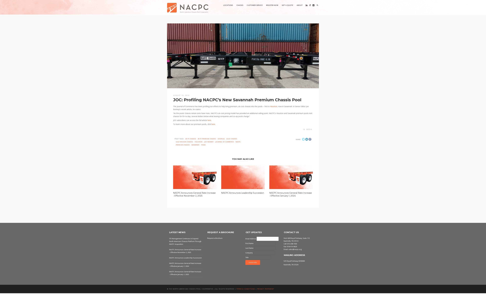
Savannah (195, 145)
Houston (273, 106)
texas (203, 145)
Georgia (221, 139)
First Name (249, 243)
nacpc (238, 142)
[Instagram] (313, 5)
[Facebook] (310, 5)
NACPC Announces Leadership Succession (242, 193)
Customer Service (255, 5)
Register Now (272, 5)
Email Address (251, 239)
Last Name (249, 248)
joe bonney (209, 142)
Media (309, 129)
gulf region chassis (184, 142)
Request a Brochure (214, 238)
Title (247, 257)
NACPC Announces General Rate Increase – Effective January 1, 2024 (185, 264)
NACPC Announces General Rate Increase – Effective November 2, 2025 (185, 250)
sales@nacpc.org (295, 249)
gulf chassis (231, 139)
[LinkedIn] (306, 5)
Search (317, 5)
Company (249, 253)
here (209, 120)
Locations (228, 5)
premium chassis (183, 145)
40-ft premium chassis (207, 139)
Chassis (240, 5)
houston (198, 142)
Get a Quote (287, 5)
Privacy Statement (265, 289)
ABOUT (300, 5)
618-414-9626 (292, 246)
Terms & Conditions (245, 289)
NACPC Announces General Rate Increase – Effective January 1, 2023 (185, 273)
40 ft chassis (190, 139)
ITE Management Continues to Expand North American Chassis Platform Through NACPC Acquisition (185, 241)
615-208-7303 (292, 244)
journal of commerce (224, 142)
